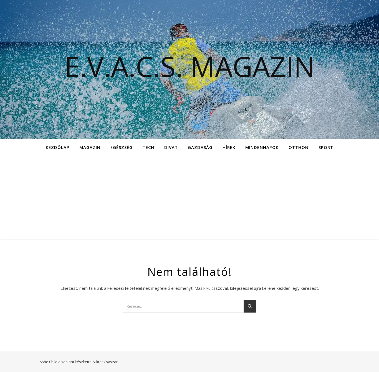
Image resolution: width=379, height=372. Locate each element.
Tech (148, 147)
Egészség (121, 147)
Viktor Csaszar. (105, 361)
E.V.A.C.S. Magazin (189, 66)
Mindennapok (262, 147)
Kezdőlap (57, 147)
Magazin (89, 147)
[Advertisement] (189, 197)
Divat (171, 147)
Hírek (229, 147)
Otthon (299, 147)
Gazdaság (200, 147)
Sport (326, 147)
